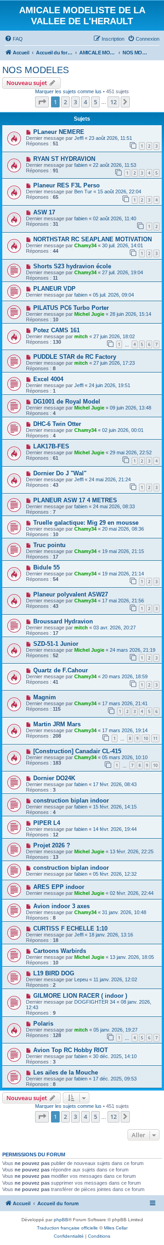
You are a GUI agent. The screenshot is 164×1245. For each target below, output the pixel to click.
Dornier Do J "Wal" (60, 473)
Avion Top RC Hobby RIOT (70, 1050)
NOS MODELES (35, 70)
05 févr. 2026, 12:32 (115, 874)
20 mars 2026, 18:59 (125, 676)
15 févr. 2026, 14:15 (115, 806)
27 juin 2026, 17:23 (114, 363)
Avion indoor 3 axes (61, 906)
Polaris (43, 1023)
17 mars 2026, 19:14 (125, 730)
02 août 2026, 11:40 (114, 218)
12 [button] (113, 102)
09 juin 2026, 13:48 (130, 407)
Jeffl (78, 138)
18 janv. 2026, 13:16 (111, 934)
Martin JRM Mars (57, 724)
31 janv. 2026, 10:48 (124, 912)
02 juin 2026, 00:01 (123, 430)
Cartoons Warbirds (59, 950)
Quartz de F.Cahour (60, 670)
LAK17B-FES (51, 446)
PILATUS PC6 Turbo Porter (71, 307)
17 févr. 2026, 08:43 (115, 784)
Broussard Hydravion (63, 621)
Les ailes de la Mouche (65, 1072)
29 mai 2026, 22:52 (131, 452)
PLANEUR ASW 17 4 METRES (75, 500)
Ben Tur (83, 191)
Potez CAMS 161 (56, 330)
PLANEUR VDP (54, 288)
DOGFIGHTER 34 (94, 1002)
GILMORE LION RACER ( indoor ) (80, 995)
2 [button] (65, 102)
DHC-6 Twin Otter (57, 423)
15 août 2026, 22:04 (119, 191)
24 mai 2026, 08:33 (114, 506)
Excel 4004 (48, 379)
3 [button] (75, 102)
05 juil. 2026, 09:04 (113, 295)
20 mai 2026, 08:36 (123, 529)
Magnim (44, 697)
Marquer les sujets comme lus (68, 91)
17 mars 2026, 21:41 (125, 703)
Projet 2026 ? (51, 845)
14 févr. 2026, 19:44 (115, 829)
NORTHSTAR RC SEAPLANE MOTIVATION (92, 239)
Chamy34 (85, 245)
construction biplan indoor (71, 800)
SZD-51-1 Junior (55, 643)
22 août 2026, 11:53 (114, 165)
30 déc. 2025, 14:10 (115, 1056)
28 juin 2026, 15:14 (130, 314)
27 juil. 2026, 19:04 (122, 272)
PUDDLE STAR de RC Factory (74, 356)
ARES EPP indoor (58, 886)
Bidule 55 (46, 567)
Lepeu (81, 979)
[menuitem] (14, 38)
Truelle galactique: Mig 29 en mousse (85, 522)
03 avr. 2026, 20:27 (114, 627)
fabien (80, 165)
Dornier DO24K (54, 778)
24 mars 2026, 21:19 (132, 650)
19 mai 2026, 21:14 (123, 573)
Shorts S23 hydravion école (72, 266)
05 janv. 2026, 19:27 (115, 1029)
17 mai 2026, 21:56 (123, 600)
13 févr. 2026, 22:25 (132, 851)
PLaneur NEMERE (58, 131)
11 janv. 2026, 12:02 (115, 979)
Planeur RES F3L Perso (66, 185)
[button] (42, 101)
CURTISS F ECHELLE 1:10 (70, 928)
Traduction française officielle (67, 1227)
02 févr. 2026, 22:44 (132, 893)
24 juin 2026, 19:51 (109, 385)
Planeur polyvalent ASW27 (70, 594)
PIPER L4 (46, 822)
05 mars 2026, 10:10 (125, 757)
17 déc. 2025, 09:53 (115, 1078)
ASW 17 (44, 212)
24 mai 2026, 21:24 (110, 479)
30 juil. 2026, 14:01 (122, 245)
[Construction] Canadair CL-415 (77, 751)
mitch (81, 336)
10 (146, 738)
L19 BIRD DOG (53, 973)
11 (155, 738)
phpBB (61, 1219)
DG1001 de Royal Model (66, 401)
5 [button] (95, 102)
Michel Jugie (89, 314)
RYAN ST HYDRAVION (64, 158)
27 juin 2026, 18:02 (114, 336)
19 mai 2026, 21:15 (123, 551)
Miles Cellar (116, 1227)
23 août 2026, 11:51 (110, 138)
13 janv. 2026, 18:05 (132, 957)
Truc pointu (49, 545)
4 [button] (85, 102)
